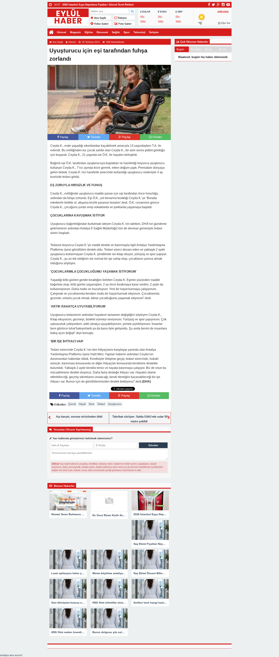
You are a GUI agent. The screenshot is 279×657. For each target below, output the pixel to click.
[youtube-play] (228, 4)
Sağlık (116, 32)
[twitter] (213, 4)
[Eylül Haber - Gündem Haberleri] (68, 17)
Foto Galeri (125, 24)
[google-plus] (218, 4)
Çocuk (72, 403)
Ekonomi (102, 32)
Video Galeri (101, 24)
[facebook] (209, 4)
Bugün (180, 49)
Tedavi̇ (101, 403)
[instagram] (223, 4)
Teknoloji (139, 32)
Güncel (61, 32)
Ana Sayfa (99, 18)
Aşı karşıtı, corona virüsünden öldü (79, 416)
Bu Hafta (196, 49)
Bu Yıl (222, 49)
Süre (91, 403)
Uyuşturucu (114, 403)
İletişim (122, 18)
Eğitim (89, 32)
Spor (127, 32)
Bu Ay (208, 49)
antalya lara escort (11, 655)
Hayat (82, 403)
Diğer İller (225, 23)
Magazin (75, 32)
